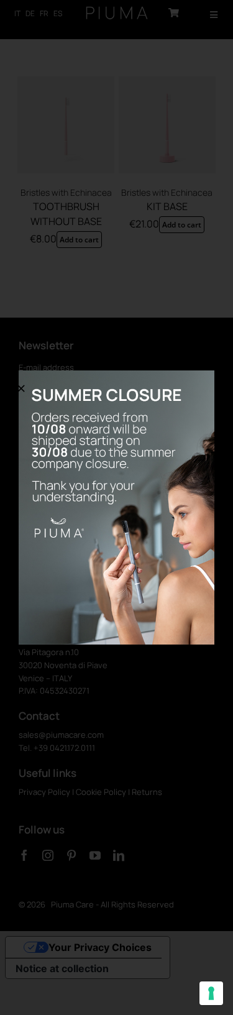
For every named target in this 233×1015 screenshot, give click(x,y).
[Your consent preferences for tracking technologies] (211, 993)
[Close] (21, 388)
